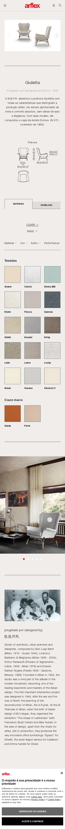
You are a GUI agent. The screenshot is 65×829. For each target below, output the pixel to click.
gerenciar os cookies (32, 811)
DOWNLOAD (46, 205)
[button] (56, 35)
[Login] (53, 5)
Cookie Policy (54, 799)
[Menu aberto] (5, 5)
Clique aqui (36, 797)
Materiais (18, 204)
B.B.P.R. (46, 90)
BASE (30, 231)
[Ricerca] (60, 5)
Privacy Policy (38, 799)
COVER (30, 224)
